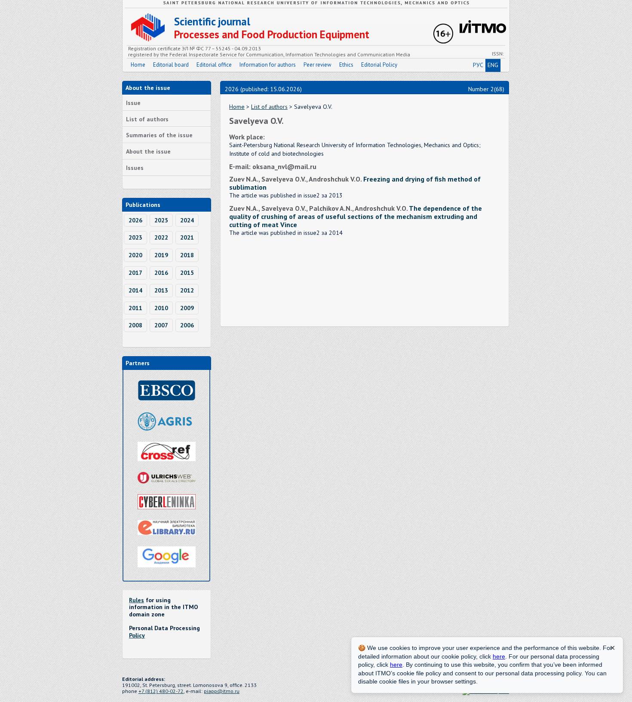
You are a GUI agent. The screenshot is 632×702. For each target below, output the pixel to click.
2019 (161, 255)
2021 (187, 237)
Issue (133, 103)
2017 (135, 273)
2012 (187, 290)
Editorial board (171, 64)
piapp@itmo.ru (221, 691)
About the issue (148, 151)
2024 (187, 220)
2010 (161, 308)
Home (138, 64)
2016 (161, 273)
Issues (135, 168)
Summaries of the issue (159, 135)
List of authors (147, 119)
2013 (161, 290)
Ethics (346, 64)
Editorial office (214, 64)
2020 (135, 255)
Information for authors (267, 64)
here (499, 656)
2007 (161, 325)
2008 (135, 325)
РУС (478, 65)
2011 (135, 308)
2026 (135, 220)
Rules (136, 600)
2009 (187, 308)
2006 (187, 325)
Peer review (317, 64)
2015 (187, 273)
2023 (135, 237)
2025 (161, 220)
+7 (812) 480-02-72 (161, 691)
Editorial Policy (379, 64)
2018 (187, 255)
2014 (135, 290)
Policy (137, 635)
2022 (161, 237)
